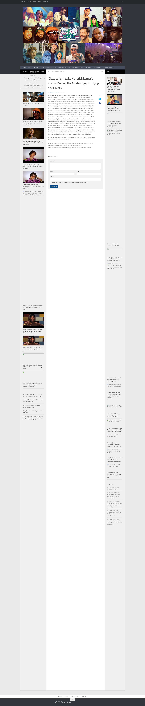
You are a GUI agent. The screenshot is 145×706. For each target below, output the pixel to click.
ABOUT (29, 2)
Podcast (30, 67)
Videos (24, 67)
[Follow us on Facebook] (31, 72)
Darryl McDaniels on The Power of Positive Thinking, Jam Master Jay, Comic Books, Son (114, 459)
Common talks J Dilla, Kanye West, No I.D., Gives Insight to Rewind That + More (33, 307)
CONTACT (45, 2)
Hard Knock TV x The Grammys (93, 67)
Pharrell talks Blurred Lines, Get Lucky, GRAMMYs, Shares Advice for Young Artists (33, 366)
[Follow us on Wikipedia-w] (40, 72)
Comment (52, 161)
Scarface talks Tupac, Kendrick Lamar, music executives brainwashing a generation (114, 108)
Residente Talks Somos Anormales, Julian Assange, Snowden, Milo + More (113, 415)
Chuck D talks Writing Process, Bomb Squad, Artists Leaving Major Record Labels (33, 348)
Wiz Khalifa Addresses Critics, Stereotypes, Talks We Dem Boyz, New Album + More (33, 186)
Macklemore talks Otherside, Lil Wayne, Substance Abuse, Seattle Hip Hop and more (114, 259)
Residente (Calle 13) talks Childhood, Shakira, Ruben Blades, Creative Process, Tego (114, 444)
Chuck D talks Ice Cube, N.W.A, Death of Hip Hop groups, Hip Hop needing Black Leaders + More (32, 331)
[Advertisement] (115, 562)
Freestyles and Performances (48, 67)
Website (52, 176)
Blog (49, 71)
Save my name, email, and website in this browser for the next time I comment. (69, 182)
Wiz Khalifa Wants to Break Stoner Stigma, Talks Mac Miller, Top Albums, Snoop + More (33, 166)
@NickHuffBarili (54, 92)
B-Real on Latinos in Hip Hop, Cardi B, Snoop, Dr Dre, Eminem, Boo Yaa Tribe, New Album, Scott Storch (33, 418)
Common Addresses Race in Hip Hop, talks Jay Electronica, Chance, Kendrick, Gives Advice (33, 142)
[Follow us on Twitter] (38, 72)
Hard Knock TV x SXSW (108, 67)
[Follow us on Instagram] (36, 72)
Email (78, 171)
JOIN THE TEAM (37, 2)
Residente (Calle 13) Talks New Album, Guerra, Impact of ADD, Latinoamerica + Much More (114, 430)
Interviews (36, 67)
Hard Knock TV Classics (64, 67)
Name (51, 171)
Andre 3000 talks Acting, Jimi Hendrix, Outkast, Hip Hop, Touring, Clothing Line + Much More (33, 123)
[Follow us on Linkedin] (33, 72)
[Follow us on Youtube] (43, 72)
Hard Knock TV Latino (77, 67)
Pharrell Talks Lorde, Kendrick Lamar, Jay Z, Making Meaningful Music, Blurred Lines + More (33, 384)
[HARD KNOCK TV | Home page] (72, 35)
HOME (23, 2)
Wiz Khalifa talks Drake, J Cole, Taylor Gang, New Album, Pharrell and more (114, 379)
